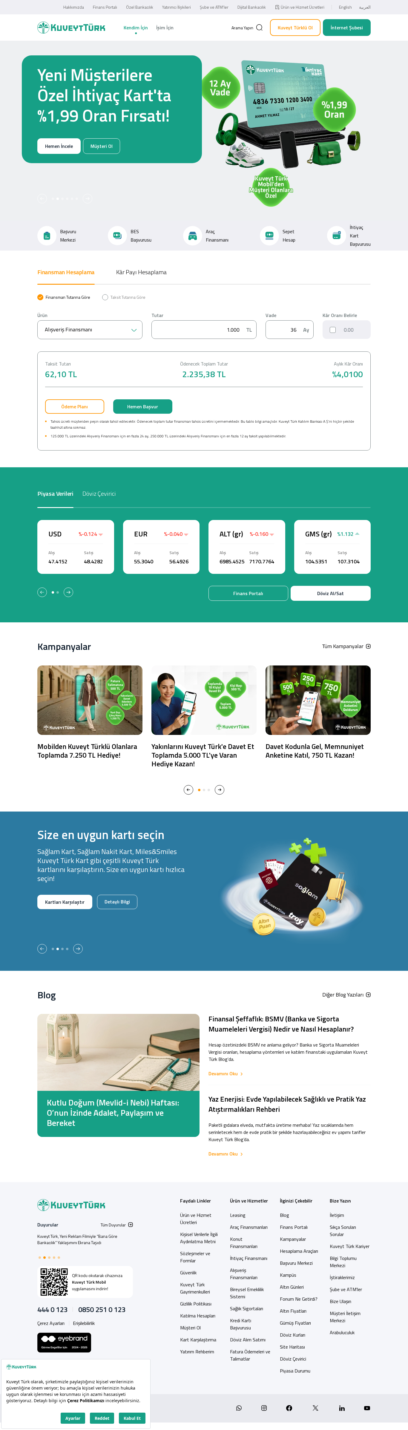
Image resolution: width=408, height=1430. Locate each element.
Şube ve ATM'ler (346, 1289)
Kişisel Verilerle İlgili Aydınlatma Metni (199, 1238)
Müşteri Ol (72, 166)
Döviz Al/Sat (330, 593)
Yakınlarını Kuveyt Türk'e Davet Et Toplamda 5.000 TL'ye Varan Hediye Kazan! (202, 755)
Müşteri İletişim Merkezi (345, 1317)
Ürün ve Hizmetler (249, 1200)
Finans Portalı (105, 7)
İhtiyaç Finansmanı (248, 1258)
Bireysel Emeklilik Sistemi (247, 1293)
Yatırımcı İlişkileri (176, 7)
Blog (284, 1215)
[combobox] (89, 329)
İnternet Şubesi (347, 27)
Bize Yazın (340, 1200)
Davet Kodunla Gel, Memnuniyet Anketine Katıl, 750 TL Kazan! (315, 750)
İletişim (337, 1215)
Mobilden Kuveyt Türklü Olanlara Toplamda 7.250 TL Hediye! (87, 750)
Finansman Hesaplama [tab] (66, 272)
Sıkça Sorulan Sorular (343, 1230)
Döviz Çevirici (293, 1358)
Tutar (157, 315)
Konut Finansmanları (243, 1242)
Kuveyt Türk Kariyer (349, 1246)
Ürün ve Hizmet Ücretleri (302, 7)
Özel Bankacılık (139, 7)
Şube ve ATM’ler (214, 7)
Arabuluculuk (342, 1332)
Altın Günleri (292, 1287)
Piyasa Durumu (295, 1370)
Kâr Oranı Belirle (340, 315)
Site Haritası (292, 1346)
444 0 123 (52, 1309)
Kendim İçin (136, 27)
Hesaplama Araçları (299, 1251)
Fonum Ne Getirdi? (298, 1298)
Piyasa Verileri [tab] (55, 493)
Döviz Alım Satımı (248, 1339)
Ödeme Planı (74, 406)
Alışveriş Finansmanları (243, 1274)
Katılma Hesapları (197, 1315)
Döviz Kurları (292, 1334)
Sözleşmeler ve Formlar (195, 1257)
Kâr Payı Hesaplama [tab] (141, 272)
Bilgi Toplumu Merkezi (343, 1262)
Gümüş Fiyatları (295, 1322)
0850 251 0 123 (101, 1309)
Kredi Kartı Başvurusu (240, 1324)
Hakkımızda (73, 7)
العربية (365, 7)
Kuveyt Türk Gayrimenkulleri (195, 1288)
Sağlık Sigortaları (246, 1308)
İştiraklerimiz (342, 1277)
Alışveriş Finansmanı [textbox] (68, 329)
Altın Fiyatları (293, 1310)
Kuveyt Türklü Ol (295, 27)
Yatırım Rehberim (197, 1351)
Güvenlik (188, 1272)
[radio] (63, 297)
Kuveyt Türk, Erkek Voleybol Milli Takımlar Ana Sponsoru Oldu (77, 1239)
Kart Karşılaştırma (198, 1339)
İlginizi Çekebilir (296, 1200)
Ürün (42, 315)
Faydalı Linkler (195, 1200)
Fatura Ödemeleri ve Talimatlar (250, 1355)
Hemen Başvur (142, 406)
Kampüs (288, 1275)
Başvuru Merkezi (296, 1263)
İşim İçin (165, 27)
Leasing (238, 1215)
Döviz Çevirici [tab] (99, 493)
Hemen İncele (29, 166)
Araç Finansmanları (249, 1227)
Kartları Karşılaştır (65, 902)
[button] (42, 199)
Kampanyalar (293, 1239)
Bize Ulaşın (340, 1301)
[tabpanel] (204, 372)
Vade (271, 315)
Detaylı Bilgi (117, 901)
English (345, 7)
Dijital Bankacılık (251, 7)
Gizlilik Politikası (195, 1303)
